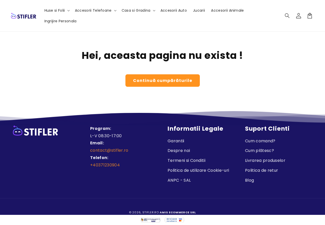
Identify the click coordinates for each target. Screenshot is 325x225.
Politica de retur (261, 170)
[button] (287, 15)
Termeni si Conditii (186, 160)
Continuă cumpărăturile (162, 80)
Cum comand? (260, 141)
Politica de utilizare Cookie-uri (198, 170)
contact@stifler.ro (109, 150)
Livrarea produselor (265, 160)
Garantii (176, 141)
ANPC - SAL (179, 180)
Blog (249, 180)
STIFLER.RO (150, 212)
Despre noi (179, 150)
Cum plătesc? (259, 150)
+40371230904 (105, 165)
